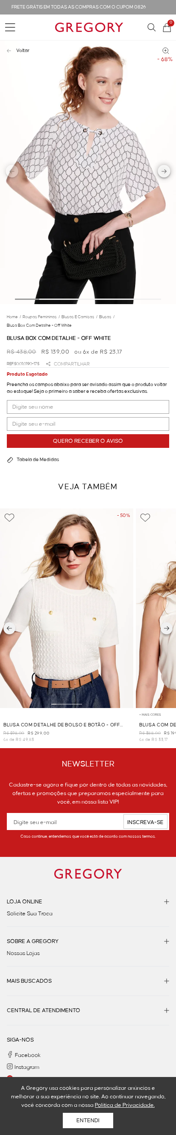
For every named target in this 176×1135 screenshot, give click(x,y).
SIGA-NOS (20, 1040)
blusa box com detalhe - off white (39, 325)
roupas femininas (41, 317)
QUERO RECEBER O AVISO (88, 441)
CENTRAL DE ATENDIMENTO (43, 1010)
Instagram (27, 1067)
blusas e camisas (79, 317)
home (14, 317)
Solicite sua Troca (30, 914)
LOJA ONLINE (24, 902)
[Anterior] (9, 628)
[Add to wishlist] (9, 518)
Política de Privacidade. (125, 1105)
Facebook (28, 1055)
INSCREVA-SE (145, 822)
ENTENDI (88, 1120)
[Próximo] (167, 628)
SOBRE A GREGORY (33, 941)
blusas (106, 317)
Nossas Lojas (23, 953)
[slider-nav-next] (164, 172)
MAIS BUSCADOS (29, 981)
